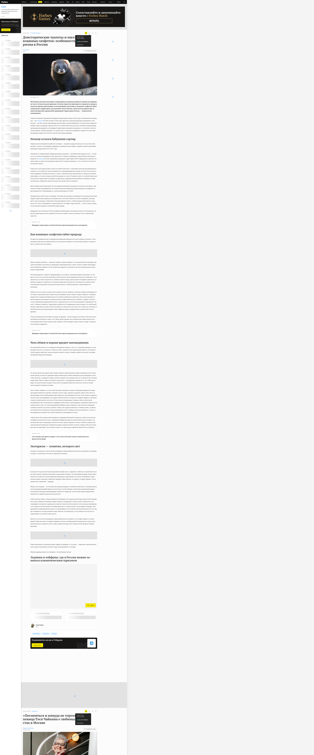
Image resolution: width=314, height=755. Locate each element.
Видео (68, 2)
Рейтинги (46, 2)
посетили (40, 121)
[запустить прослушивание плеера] (89, 33)
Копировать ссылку (91, 50)
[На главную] (4, 2)
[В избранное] (52, 561)
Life (73, 2)
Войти (118, 2)
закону (41, 159)
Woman (78, 2)
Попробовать (80, 44)
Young (88, 2)
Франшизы (54, 2)
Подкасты (61, 2)
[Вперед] (99, 564)
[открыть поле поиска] (124, 2)
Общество (56, 616)
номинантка (67, 744)
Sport (83, 2)
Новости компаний (81, 616)
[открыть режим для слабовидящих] (86, 33)
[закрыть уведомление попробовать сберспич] (89, 37)
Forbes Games (35, 2)
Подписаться (37, 592)
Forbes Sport (34, 616)
